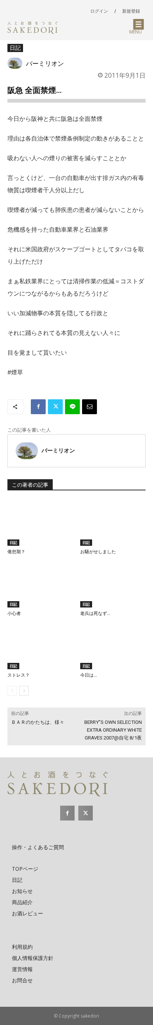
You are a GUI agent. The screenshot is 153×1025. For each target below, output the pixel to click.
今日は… (88, 675)
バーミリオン (45, 63)
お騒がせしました (98, 551)
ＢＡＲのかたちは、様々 (37, 722)
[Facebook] (38, 406)
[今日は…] (113, 646)
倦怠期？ (16, 551)
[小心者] (40, 584)
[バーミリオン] (16, 63)
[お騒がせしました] (113, 523)
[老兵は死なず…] (113, 584)
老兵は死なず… (95, 613)
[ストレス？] (40, 646)
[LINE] (72, 406)
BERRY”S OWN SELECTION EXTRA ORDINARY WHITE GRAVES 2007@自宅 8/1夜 (113, 730)
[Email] (89, 406)
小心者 (14, 613)
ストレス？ (18, 675)
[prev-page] (12, 691)
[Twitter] (55, 406)
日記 (15, 47)
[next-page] (24, 691)
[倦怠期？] (40, 523)
